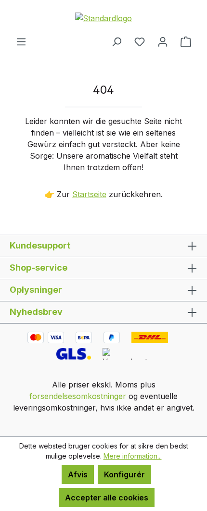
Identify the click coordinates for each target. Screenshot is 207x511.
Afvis (78, 474)
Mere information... (133, 456)
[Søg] (116, 41)
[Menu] (21, 41)
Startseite (89, 194)
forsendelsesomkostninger (77, 396)
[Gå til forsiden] (103, 18)
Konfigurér (124, 474)
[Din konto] (162, 41)
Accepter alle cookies (106, 497)
